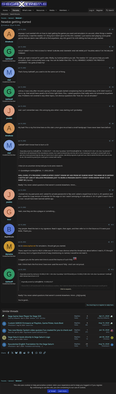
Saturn (26, 339)
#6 (113, 124)
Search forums (15, 14)
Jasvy (107, 332)
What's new (26, 10)
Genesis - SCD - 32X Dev (37, 318)
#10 (112, 225)
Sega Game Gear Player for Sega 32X (24, 316)
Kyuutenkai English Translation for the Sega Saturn (31, 344)
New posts (4, 14)
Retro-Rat (11, 332)
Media (52, 10)
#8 (113, 190)
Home (5, 10)
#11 (112, 242)
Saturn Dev (29, 325)
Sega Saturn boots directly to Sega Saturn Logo (29, 337)
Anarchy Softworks (14, 318)
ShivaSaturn (12, 325)
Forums (16, 10)
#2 (113, 47)
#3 (113, 68)
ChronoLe (106, 339)
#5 (113, 106)
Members (63, 10)
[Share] (109, 29)
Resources (40, 10)
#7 (113, 141)
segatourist (105, 325)
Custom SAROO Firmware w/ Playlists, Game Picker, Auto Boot (35, 323)
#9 (113, 207)
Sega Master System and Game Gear (35, 332)
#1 (113, 29)
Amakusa (6, 25)
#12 (112, 269)
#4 (113, 87)
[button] (9, 10)
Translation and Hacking (32, 346)
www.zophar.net (29, 246)
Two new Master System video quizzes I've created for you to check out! (40, 330)
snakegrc (11, 339)
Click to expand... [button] (66, 289)
